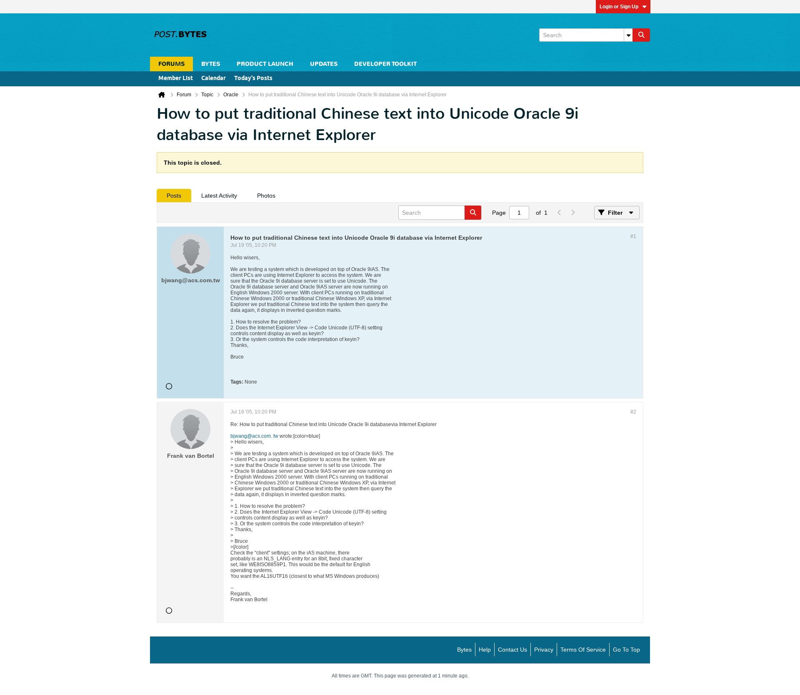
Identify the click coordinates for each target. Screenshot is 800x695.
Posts (174, 195)
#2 (633, 412)
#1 (633, 236)
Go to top (626, 649)
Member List (175, 79)
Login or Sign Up (619, 7)
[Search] (641, 35)
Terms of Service (583, 649)
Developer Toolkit (385, 64)
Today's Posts (253, 79)
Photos (266, 195)
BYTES (210, 64)
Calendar (213, 79)
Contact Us (512, 649)
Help (485, 649)
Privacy (543, 649)
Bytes (464, 649)
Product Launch (265, 64)
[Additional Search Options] (628, 35)
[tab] (174, 195)
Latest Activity (219, 195)
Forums (171, 64)
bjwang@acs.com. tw (254, 436)
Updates (324, 64)
